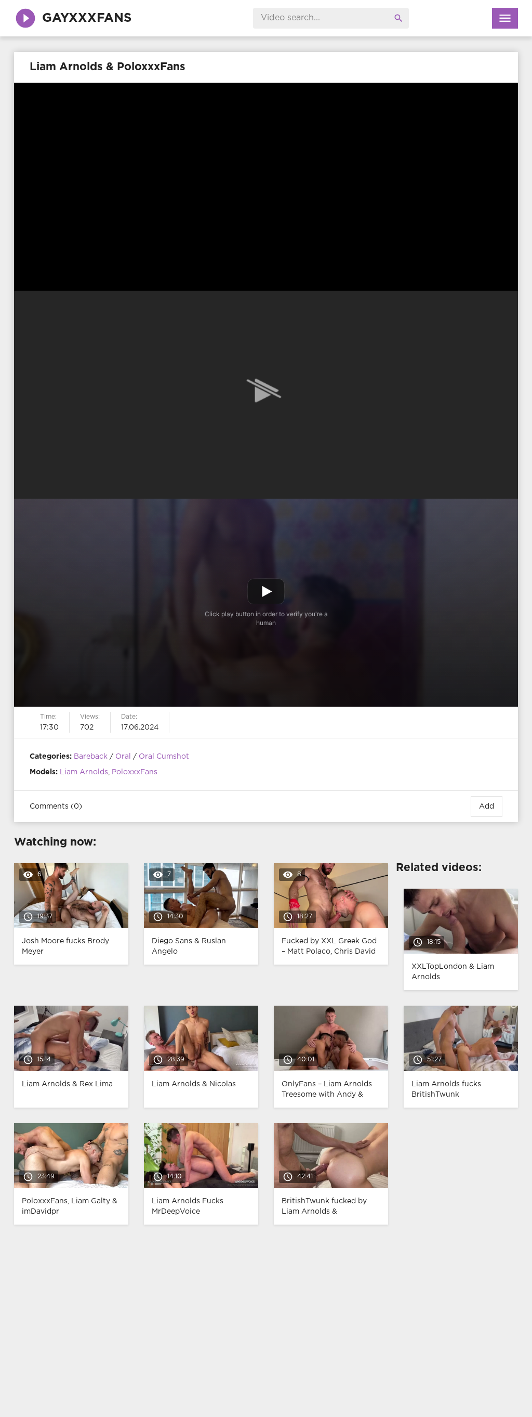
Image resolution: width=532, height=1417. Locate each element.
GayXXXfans (86, 18)
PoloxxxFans (134, 772)
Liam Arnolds (84, 772)
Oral (123, 756)
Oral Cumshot (164, 756)
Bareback (91, 756)
